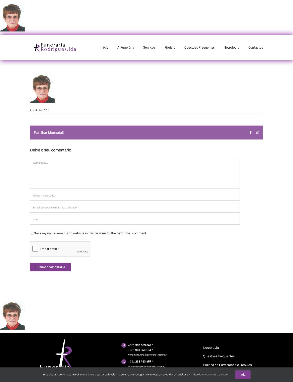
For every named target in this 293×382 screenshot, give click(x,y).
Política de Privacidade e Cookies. (209, 374)
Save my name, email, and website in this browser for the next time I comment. (90, 233)
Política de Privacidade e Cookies (227, 365)
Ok (243, 374)
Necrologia (211, 347)
